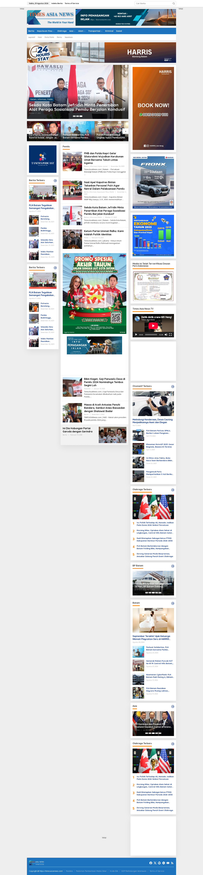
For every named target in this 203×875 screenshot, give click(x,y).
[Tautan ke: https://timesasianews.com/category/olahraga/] (172, 490)
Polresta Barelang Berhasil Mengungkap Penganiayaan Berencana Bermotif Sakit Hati (47, 217)
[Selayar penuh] (170, 334)
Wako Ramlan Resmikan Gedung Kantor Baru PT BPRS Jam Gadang (48, 252)
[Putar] (136, 334)
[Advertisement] (16, 48)
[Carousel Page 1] (146, 592)
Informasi (42, 95)
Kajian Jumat (53, 95)
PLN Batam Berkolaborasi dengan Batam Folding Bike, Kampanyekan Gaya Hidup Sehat (153, 547)
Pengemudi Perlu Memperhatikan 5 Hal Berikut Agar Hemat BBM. (159, 473)
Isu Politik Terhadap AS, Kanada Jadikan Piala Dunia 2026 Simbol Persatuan (155, 523)
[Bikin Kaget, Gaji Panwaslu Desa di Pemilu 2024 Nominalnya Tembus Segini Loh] (90, 397)
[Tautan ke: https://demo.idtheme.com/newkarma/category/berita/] (55, 267)
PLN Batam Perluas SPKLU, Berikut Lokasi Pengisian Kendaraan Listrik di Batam (158, 431)
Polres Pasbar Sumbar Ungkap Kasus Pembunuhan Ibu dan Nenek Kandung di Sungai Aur (77, 136)
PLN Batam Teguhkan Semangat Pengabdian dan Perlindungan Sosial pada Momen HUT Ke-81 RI (42, 207)
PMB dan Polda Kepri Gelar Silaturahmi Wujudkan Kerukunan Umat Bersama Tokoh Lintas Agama (72, 104)
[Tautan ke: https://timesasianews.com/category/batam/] (172, 603)
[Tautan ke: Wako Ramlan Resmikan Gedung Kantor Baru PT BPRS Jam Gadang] (34, 255)
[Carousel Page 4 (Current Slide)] (156, 592)
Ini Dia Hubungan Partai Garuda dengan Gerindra (77, 430)
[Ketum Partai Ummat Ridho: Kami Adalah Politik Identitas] (93, 246)
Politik (112, 192)
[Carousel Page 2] (77, 116)
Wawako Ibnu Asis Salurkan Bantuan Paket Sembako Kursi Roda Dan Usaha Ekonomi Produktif (48, 241)
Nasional (87, 389)
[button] (173, 3)
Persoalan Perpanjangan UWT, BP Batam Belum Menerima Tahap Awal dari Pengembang (153, 585)
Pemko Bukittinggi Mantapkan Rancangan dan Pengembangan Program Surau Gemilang (48, 229)
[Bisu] (166, 334)
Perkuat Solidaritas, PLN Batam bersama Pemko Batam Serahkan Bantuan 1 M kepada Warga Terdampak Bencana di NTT (43, 136)
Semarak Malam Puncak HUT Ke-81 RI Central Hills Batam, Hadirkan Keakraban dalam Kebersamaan (159, 662)
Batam (33, 95)
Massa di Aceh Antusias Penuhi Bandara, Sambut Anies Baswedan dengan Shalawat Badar (104, 408)
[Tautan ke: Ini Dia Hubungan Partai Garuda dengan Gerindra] (112, 434)
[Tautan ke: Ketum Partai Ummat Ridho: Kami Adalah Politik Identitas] (72, 239)
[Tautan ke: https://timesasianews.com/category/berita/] (55, 180)
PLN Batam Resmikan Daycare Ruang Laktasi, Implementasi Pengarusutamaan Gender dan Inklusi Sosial (158, 689)
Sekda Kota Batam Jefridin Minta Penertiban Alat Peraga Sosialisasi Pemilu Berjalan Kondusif (104, 210)
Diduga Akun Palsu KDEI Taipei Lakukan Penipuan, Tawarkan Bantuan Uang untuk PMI (151, 726)
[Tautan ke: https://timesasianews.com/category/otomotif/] (172, 386)
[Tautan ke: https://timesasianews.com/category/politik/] (172, 566)
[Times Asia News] (51, 17)
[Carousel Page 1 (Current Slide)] (74, 116)
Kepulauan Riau (103, 192)
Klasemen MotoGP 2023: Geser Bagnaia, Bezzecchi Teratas (160, 445)
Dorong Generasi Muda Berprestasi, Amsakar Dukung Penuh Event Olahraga (155, 555)
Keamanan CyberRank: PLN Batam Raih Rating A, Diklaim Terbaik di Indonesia (159, 675)
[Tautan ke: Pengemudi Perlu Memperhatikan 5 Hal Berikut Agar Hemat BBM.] (138, 476)
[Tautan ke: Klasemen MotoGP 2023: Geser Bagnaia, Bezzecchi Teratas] (138, 448)
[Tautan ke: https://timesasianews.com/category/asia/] (172, 706)
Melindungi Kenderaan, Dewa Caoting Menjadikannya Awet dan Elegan (153, 421)
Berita (86, 192)
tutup (22, 8)
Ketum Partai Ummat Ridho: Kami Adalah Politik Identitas (104, 232)
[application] (153, 325)
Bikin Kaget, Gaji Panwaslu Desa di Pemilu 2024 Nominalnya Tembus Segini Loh (104, 382)
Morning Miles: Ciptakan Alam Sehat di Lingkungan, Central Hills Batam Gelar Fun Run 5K (154, 531)
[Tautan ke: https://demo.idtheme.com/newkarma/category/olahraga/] (172, 744)
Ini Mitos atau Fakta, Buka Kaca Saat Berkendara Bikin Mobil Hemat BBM (159, 459)
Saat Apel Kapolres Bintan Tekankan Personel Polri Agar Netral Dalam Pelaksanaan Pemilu (104, 185)
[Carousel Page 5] (160, 592)
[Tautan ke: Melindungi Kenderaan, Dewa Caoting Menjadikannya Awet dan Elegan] (153, 403)
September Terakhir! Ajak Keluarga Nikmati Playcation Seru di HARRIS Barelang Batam (111, 136)
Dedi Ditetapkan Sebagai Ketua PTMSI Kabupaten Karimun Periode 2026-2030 (155, 539)
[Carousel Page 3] (81, 116)
